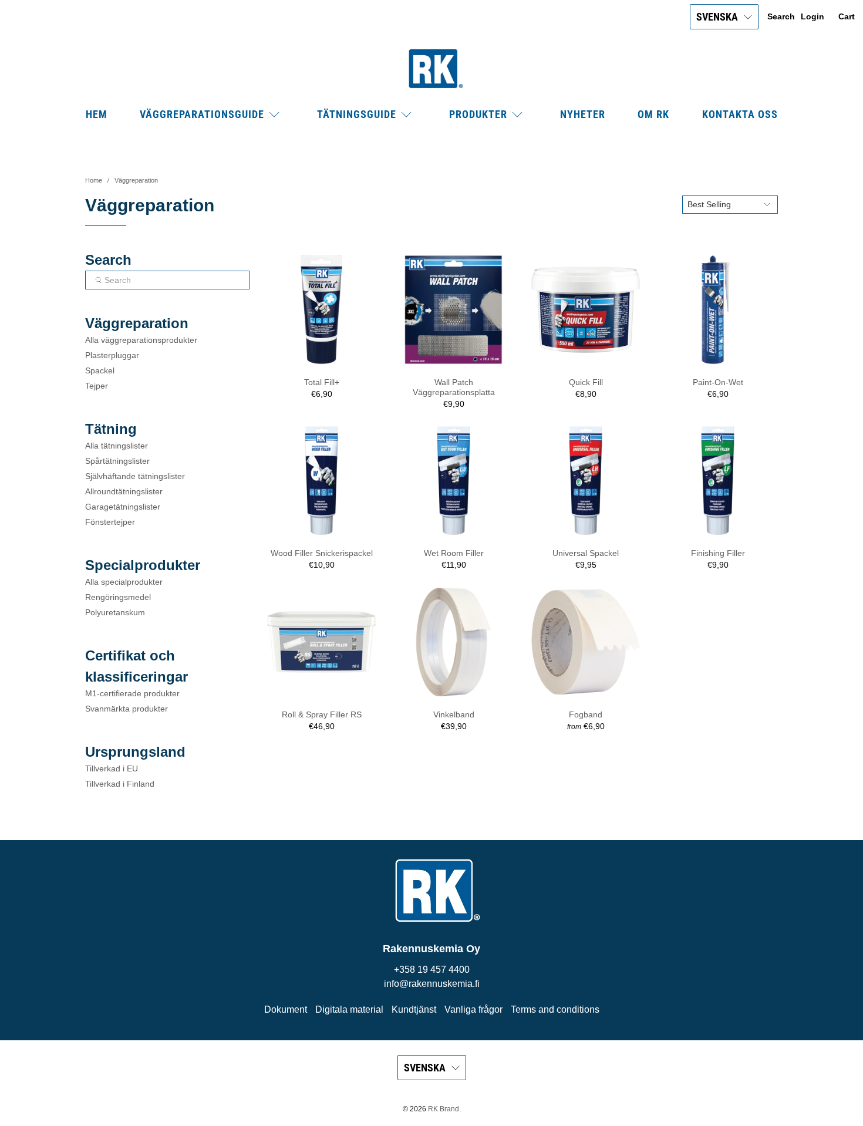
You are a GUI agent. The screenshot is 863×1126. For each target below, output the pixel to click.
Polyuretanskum (115, 612)
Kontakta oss (740, 114)
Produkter (478, 114)
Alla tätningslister (116, 445)
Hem (96, 114)
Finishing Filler (718, 553)
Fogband (585, 714)
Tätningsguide (356, 114)
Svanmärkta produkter (126, 708)
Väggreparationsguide (202, 114)
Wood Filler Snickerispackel (322, 553)
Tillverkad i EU (111, 768)
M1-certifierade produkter (132, 693)
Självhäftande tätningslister (135, 476)
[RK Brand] (431, 68)
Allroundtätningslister (124, 491)
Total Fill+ (321, 382)
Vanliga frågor (473, 1009)
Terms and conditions (555, 1009)
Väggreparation (136, 180)
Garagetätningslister (122, 506)
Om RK (653, 114)
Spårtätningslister (117, 461)
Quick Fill (586, 382)
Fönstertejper (110, 522)
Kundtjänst (414, 1009)
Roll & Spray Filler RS (322, 714)
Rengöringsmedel (118, 597)
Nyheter (582, 114)
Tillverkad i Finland (119, 783)
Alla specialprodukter (124, 581)
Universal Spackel (585, 553)
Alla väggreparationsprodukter (141, 340)
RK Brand (443, 1108)
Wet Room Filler (454, 553)
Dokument (285, 1009)
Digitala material (349, 1009)
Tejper (96, 385)
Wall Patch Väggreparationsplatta (454, 387)
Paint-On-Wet (718, 382)
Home (93, 180)
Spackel (99, 370)
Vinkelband (453, 714)
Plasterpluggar (112, 355)
